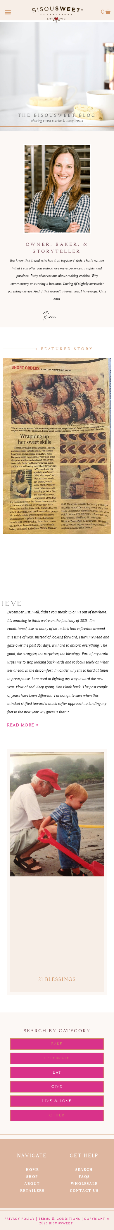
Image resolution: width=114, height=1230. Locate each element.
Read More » (23, 725)
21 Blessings (57, 979)
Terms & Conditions (59, 1219)
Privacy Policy (20, 1219)
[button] (8, 12)
